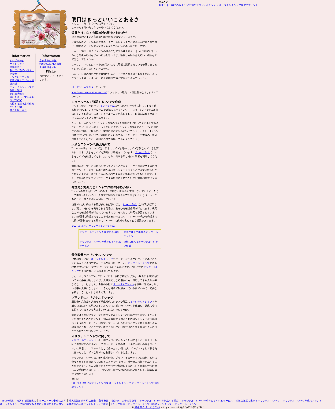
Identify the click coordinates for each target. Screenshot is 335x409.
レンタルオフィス (19, 77)
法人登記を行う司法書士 (82, 400)
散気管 (115, 400)
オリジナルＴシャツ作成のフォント (238, 5)
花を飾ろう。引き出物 (147, 407)
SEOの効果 (8, 400)
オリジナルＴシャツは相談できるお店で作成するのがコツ (32, 404)
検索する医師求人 (26, 400)
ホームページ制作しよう (52, 400)
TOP (74, 383)
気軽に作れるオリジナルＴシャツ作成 (87, 404)
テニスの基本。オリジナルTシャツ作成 (93, 225)
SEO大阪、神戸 (18, 110)
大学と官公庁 (129, 400)
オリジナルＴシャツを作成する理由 (99, 232)
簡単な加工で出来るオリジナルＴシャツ (258, 400)
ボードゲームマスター (84, 87)
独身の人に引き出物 (50, 63)
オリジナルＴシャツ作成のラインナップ (150, 404)
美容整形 (104, 400)
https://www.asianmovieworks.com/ (89, 92)
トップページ (17, 60)
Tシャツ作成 (108, 105)
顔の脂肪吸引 (17, 93)
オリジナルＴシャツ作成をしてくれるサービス (207, 400)
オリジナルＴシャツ (102, 259)
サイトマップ (17, 63)
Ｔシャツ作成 (142, 152)
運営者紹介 (16, 67)
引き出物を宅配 (48, 67)
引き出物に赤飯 (85, 383)
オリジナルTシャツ (123, 284)
